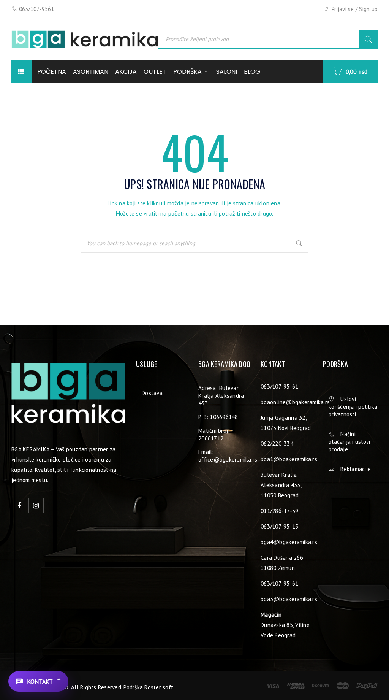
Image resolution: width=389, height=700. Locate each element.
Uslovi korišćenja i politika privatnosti (353, 406)
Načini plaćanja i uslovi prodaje (349, 441)
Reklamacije (355, 469)
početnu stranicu (189, 213)
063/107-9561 (36, 9)
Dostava (152, 393)
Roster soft (158, 687)
